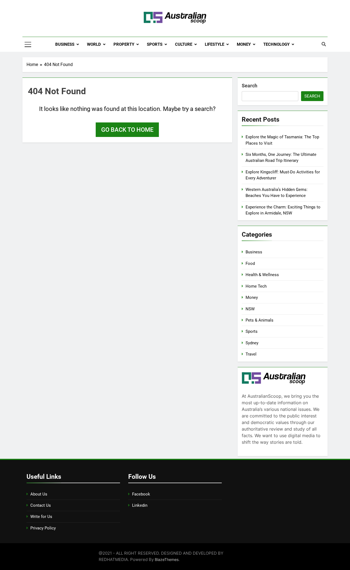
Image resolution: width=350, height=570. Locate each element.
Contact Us (40, 505)
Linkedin (139, 505)
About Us (38, 494)
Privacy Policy (43, 528)
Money (244, 44)
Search (249, 85)
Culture (183, 44)
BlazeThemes (167, 559)
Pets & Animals (259, 320)
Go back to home (127, 129)
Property (123, 44)
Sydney (252, 342)
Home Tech (256, 286)
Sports (154, 44)
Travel (251, 354)
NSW (250, 309)
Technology (276, 44)
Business (64, 44)
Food (250, 263)
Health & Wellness (262, 274)
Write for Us (41, 516)
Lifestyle (214, 44)
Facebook (141, 494)
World (94, 44)
